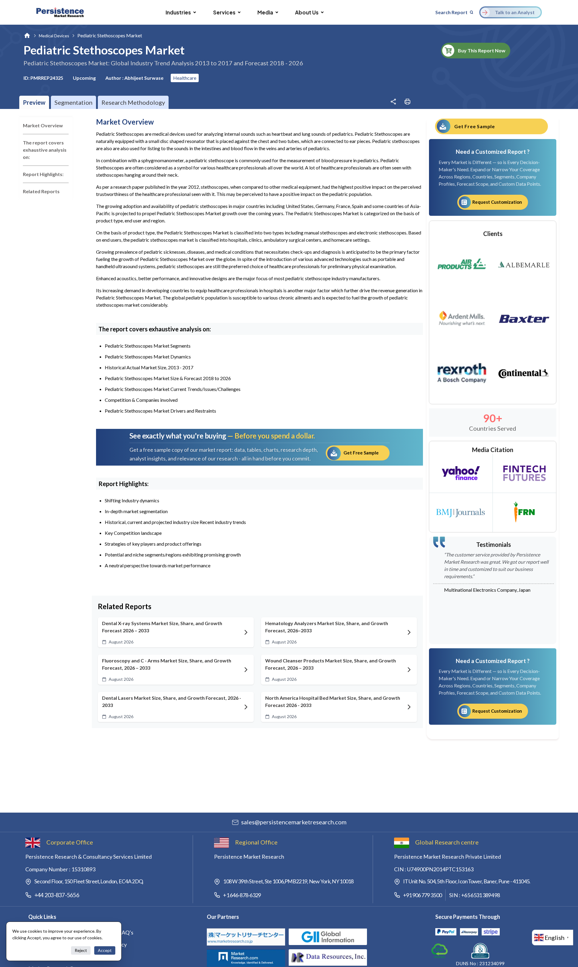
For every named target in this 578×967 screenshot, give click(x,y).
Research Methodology (133, 102)
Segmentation (73, 102)
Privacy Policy (110, 944)
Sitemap (103, 956)
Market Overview (43, 125)
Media (265, 12)
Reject (81, 950)
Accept (105, 950)
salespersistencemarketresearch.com (293, 822)
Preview (34, 102)
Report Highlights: (43, 174)
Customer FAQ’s (113, 932)
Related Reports (41, 191)
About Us (307, 12)
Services (224, 12)
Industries (178, 12)
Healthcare (184, 78)
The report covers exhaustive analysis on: (45, 150)
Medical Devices (54, 35)
